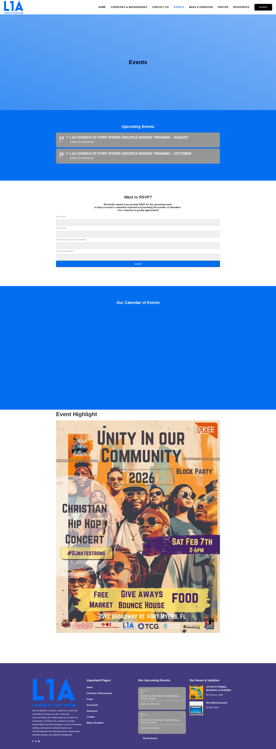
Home (90, 687)
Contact (91, 717)
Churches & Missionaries (99, 693)
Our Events (92, 705)
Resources (92, 711)
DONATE (263, 7)
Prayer (90, 699)
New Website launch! (216, 702)
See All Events (150, 738)
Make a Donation (95, 722)
